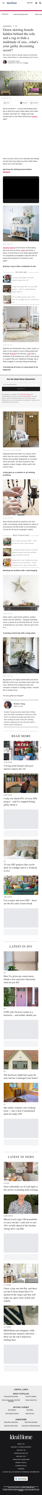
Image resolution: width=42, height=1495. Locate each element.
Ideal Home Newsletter (31, 1422)
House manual (7, 25)
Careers (21, 1469)
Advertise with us (21, 1453)
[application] (21, 189)
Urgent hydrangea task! (20, 14)
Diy (16, 25)
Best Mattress (12, 1410)
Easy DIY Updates (31, 1396)
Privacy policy (21, 1462)
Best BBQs (30, 1410)
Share (7, 103)
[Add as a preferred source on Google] (21, 1479)
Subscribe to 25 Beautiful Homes (31, 1425)
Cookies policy (21, 1465)
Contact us (21, 1450)
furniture (6, 172)
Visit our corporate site (27, 1487)
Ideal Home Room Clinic (11, 1425)
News (26, 63)
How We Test (21, 1456)
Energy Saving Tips (31, 1400)
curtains (34, 116)
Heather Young (14, 61)
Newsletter (35, 103)
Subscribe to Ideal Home (11, 1422)
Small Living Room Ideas (11, 1396)
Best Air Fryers (30, 1413)
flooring (13, 354)
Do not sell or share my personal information (21, 1472)
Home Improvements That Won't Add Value (11, 1400)
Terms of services (25, 394)
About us (21, 1444)
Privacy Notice (27, 396)
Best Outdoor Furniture (12, 1413)
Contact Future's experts (21, 1447)
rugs (28, 354)
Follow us (25, 103)
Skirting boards (9, 248)
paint (23, 250)
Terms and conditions (21, 1459)
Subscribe (30, 2)
